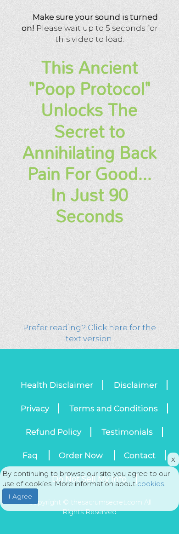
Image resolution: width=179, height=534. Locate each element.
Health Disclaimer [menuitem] (57, 385)
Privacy (35, 408)
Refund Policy (53, 431)
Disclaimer (135, 385)
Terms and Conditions (114, 408)
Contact (140, 455)
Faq (30, 455)
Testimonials (127, 431)
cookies (150, 483)
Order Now (82, 455)
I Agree (20, 496)
